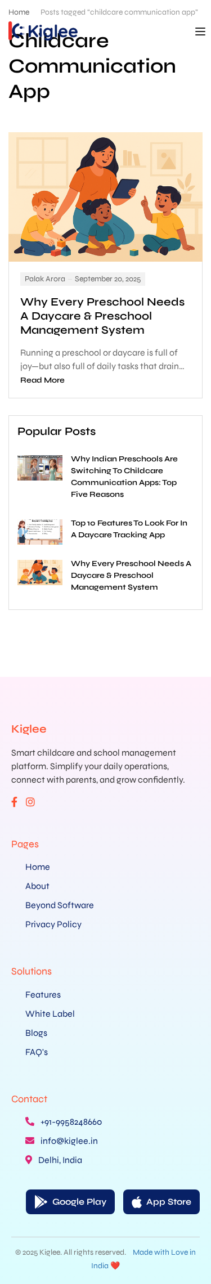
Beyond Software (59, 905)
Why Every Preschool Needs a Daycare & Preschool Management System (102, 316)
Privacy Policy (53, 924)
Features (43, 994)
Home (37, 866)
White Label (50, 1013)
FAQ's (36, 1052)
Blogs (36, 1032)
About (37, 886)
